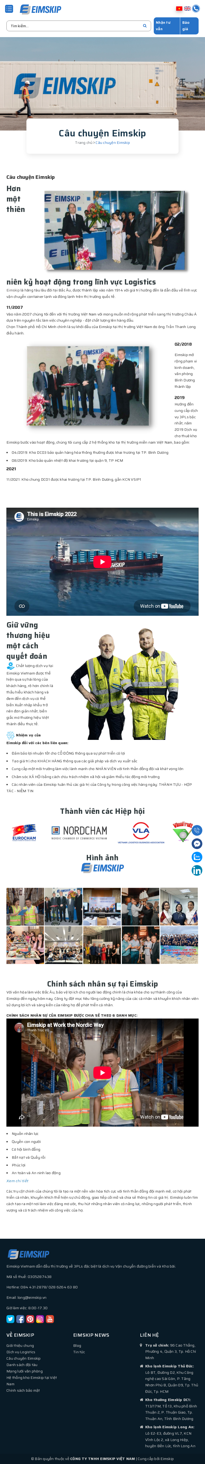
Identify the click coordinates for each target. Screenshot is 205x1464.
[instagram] (40, 1319)
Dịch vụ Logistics (20, 1352)
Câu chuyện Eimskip (23, 1358)
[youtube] (50, 1319)
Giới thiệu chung (20, 1345)
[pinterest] (30, 1319)
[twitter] (10, 1319)
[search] (145, 26)
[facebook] (20, 1319)
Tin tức (79, 1352)
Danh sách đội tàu (21, 1365)
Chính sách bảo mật (23, 1390)
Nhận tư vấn (163, 25)
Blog (77, 1345)
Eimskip (13, 290)
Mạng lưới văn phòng (24, 1371)
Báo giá (186, 25)
